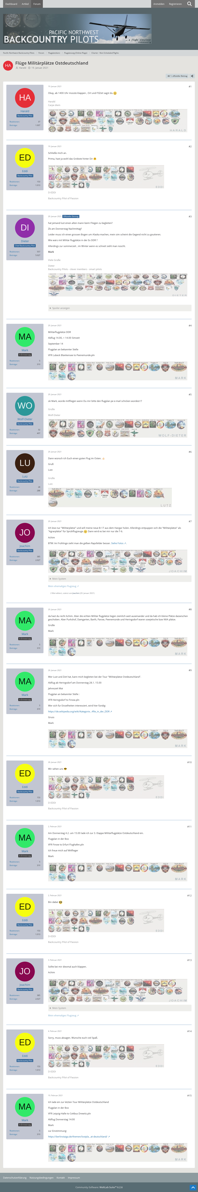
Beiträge (13, 125)
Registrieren (175, 3)
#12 (189, 895)
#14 (189, 1031)
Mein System (59, 578)
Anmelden (158, 3)
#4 (190, 325)
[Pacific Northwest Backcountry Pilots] (99, 28)
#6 (190, 451)
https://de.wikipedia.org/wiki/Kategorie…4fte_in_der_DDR (79, 711)
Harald (22, 67)
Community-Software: (99, 1187)
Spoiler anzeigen (61, 308)
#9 (190, 670)
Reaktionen (14, 121)
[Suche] (189, 4)
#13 (189, 960)
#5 (190, 394)
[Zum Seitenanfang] (193, 1187)
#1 (190, 86)
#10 (189, 762)
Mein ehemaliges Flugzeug (62, 586)
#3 (190, 216)
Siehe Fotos (117, 543)
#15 (189, 1095)
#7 (190, 521)
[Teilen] (192, 76)
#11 (189, 826)
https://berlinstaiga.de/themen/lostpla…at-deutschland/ (77, 1136)
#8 (190, 609)
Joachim (76, 593)
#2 (190, 146)
